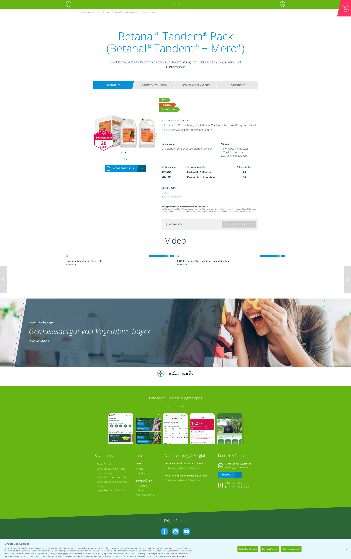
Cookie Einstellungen (248, 549)
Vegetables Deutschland (110, 490)
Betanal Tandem (172, 196)
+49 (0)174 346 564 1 (239, 467)
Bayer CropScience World (111, 468)
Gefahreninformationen (196, 85)
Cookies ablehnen (269, 549)
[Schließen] (347, 549)
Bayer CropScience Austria (111, 477)
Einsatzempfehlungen (154, 85)
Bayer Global (104, 464)
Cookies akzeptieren (291, 549)
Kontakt (226, 474)
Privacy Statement (178, 556)
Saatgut (142, 490)
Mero (165, 192)
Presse (100, 486)
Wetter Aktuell (146, 473)
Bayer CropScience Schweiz (112, 481)
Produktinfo (112, 85)
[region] (175, 549)
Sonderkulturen (146, 494)
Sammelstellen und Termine (183, 468)
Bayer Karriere (105, 473)
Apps (140, 468)
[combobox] (125, 168)
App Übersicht (177, 406)
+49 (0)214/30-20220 (238, 486)
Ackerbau (143, 485)
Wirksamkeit (238, 85)
